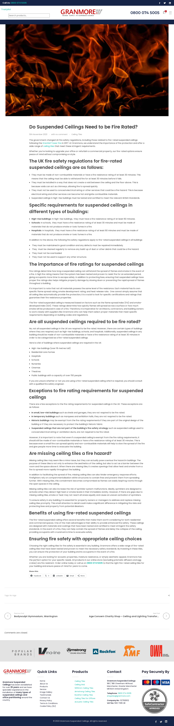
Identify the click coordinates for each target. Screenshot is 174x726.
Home (42, 681)
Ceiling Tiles (76, 134)
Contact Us (45, 697)
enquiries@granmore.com (118, 696)
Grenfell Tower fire (52, 143)
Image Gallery (46, 692)
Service (43, 689)
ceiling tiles (48, 146)
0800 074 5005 (95, 563)
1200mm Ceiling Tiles (84, 688)
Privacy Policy (46, 700)
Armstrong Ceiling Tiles (85, 691)
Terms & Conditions (49, 703)
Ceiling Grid (80, 684)
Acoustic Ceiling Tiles (84, 702)
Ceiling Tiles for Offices (85, 698)
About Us (44, 683)
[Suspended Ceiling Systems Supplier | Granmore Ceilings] (87, 12)
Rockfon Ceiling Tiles (84, 695)
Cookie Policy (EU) (48, 706)
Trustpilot (6, 9)
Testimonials (45, 695)
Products (44, 686)
